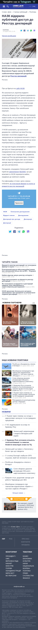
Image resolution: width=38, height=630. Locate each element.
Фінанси (26, 578)
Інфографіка (19, 499)
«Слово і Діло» (15, 526)
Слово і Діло (6, 12)
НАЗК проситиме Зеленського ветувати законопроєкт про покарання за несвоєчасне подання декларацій (18, 292)
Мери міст (10, 573)
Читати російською (9, 36)
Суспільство (28, 575)
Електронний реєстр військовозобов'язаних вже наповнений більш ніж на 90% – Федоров (19, 271)
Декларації (7, 223)
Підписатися (19, 203)
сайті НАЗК (20, 88)
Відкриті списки (9, 215)
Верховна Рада (12, 561)
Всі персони (11, 575)
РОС (34, 6)
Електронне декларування (20, 211)
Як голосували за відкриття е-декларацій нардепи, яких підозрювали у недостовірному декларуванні (18, 286)
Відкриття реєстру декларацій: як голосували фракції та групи (19, 266)
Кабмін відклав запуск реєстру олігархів (18, 276)
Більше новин (18, 493)
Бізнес (25, 556)
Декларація (28, 219)
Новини (6, 412)
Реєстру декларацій (18, 76)
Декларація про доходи (11, 219)
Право (25, 573)
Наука (25, 563)
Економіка (27, 558)
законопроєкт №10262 (17, 172)
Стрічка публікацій (20, 12)
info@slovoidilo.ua (19, 586)
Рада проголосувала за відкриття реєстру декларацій (17, 280)
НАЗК (5, 211)
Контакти (25, 542)
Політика (32, 12)
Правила (25, 545)
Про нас (25, 539)
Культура (26, 561)
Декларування (23, 215)
